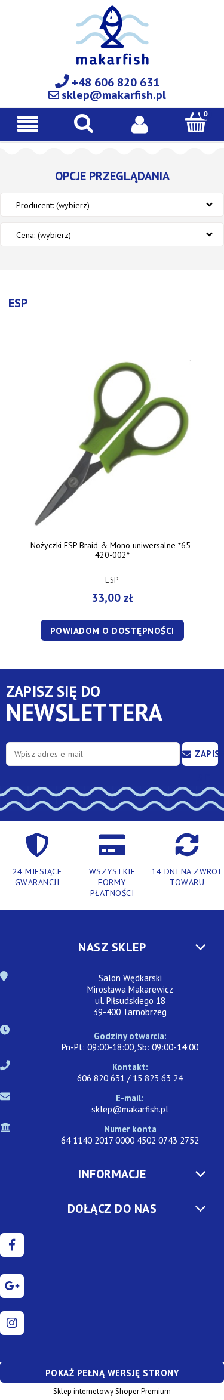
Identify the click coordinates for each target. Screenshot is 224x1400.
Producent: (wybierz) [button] (53, 205)
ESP (112, 580)
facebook (12, 1245)
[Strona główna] (112, 42)
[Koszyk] (196, 122)
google (12, 1286)
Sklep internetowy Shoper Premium (112, 1391)
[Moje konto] (140, 123)
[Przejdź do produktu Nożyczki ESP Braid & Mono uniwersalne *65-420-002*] (112, 444)
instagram (12, 1323)
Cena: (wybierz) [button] (43, 235)
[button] (28, 124)
